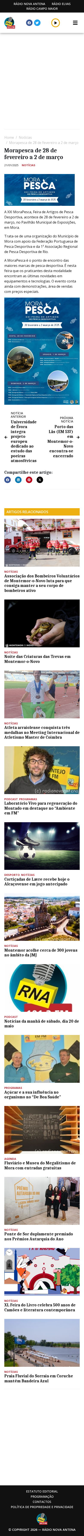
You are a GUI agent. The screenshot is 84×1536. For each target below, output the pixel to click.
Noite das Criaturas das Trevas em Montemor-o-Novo (37, 659)
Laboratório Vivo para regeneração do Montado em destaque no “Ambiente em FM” (40, 808)
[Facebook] (29, 22)
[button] (55, 23)
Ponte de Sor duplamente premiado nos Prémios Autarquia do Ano (38, 1236)
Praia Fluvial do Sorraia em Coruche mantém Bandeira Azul (38, 1378)
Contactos (42, 1502)
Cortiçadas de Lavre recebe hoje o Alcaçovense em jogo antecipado (37, 881)
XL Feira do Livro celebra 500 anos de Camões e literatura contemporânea (40, 1307)
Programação (42, 1496)
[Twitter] (37, 22)
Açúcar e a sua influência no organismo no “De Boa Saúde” (32, 1094)
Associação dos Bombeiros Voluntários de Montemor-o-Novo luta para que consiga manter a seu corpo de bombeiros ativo (42, 583)
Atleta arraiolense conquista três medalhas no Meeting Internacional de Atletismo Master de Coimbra (42, 732)
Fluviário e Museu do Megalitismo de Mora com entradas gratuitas (40, 1165)
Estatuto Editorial (42, 1491)
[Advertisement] (42, 81)
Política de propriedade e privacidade (42, 1507)
